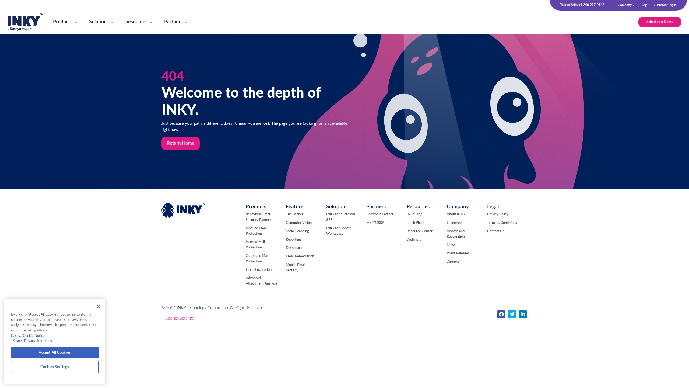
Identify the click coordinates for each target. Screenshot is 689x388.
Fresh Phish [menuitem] (415, 223)
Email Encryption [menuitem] (259, 270)
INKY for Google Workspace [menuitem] (338, 231)
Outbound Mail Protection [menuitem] (257, 258)
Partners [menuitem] (376, 206)
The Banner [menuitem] (294, 214)
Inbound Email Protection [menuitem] (256, 231)
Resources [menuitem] (418, 206)
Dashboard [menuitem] (294, 248)
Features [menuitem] (295, 206)
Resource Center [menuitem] (420, 231)
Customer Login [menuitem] (665, 5)
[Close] (98, 307)
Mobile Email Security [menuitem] (295, 267)
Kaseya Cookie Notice (28, 336)
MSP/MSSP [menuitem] (375, 223)
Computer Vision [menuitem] (299, 223)
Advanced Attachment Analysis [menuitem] (261, 280)
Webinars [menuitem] (414, 239)
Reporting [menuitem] (293, 239)
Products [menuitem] (256, 206)
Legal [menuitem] (493, 206)
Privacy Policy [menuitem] (497, 214)
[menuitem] (63, 22)
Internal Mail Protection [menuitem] (255, 244)
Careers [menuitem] (453, 262)
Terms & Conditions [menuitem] (502, 223)
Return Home (180, 143)
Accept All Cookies (55, 352)
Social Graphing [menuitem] (297, 231)
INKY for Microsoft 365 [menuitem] (340, 217)
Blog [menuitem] (643, 5)
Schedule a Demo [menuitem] (659, 22)
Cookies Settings (179, 318)
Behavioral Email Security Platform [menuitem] (259, 217)
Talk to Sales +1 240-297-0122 (582, 4)
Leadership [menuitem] (455, 223)
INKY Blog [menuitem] (414, 214)
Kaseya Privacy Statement (32, 341)
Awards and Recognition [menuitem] (456, 234)
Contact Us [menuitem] (495, 231)
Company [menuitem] (625, 5)
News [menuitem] (451, 245)
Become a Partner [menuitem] (379, 214)
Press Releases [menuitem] (458, 253)
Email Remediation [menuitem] (300, 256)
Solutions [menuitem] (336, 206)
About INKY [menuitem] (456, 214)
